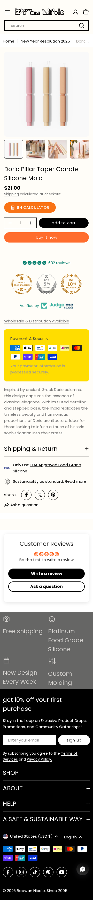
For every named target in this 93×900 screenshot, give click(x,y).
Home (8, 41)
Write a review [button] (46, 574)
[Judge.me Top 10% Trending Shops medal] (71, 284)
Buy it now (46, 237)
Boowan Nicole (31, 890)
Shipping (11, 194)
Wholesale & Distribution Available (36, 321)
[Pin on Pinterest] (53, 495)
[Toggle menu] (7, 12)
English (70, 837)
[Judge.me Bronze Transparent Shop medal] (21, 284)
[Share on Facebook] (26, 495)
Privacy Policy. (39, 759)
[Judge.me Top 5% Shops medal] (46, 284)
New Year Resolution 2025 (45, 41)
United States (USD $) (31, 836)
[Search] (82, 25)
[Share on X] (40, 495)
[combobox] (46, 25)
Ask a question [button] (46, 586)
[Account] (75, 12)
